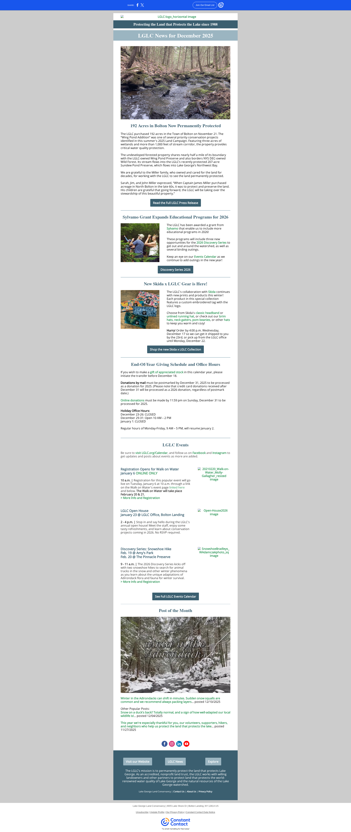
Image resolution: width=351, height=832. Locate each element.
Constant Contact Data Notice (200, 812)
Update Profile (157, 812)
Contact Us (178, 791)
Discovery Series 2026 (175, 270)
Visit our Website (137, 762)
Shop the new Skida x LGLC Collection (175, 349)
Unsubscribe (142, 812)
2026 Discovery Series (212, 242)
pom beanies (201, 320)
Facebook (199, 453)
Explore (213, 762)
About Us (191, 791)
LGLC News (175, 762)
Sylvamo (173, 228)
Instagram (219, 453)
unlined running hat (180, 316)
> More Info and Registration (140, 498)
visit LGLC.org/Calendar (151, 453)
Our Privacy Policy (175, 812)
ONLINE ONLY (146, 473)
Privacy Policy (205, 791)
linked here (177, 487)
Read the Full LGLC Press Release (175, 203)
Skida (212, 292)
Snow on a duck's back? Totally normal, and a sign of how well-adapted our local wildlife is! (175, 714)
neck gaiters (182, 320)
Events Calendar (205, 257)
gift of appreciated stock (166, 372)
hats (227, 320)
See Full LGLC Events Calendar (175, 596)
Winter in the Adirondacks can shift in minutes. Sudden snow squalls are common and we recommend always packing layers (170, 700)
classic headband (207, 313)
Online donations (132, 400)
